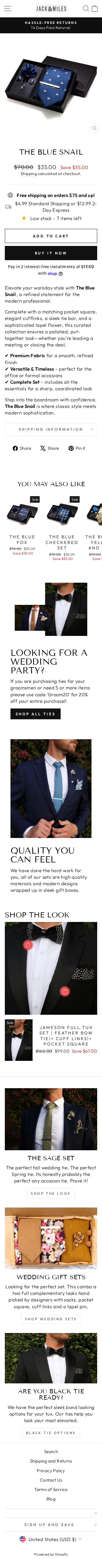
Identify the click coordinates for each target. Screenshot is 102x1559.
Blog (51, 1499)
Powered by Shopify (51, 1554)
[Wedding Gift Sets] (51, 1238)
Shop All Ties (36, 714)
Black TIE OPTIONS (51, 1433)
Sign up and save (49, 1524)
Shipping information (51, 429)
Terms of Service (51, 1489)
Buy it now (51, 253)
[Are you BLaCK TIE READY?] (51, 1358)
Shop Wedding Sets (51, 1319)
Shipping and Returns (51, 1461)
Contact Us (51, 1480)
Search (51, 1451)
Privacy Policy (51, 1470)
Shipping (29, 173)
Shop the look (51, 1193)
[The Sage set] (51, 1119)
